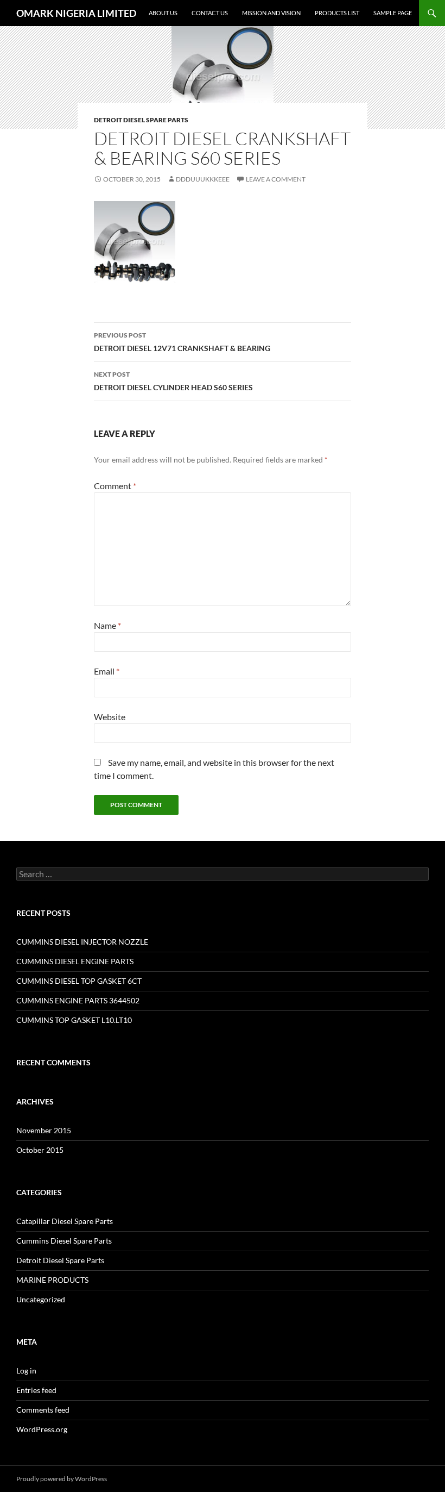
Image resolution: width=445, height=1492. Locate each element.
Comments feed (42, 1409)
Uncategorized (40, 1299)
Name (107, 625)
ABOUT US (163, 12)
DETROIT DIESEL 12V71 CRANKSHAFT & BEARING (182, 342)
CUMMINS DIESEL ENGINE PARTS (75, 961)
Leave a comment (276, 179)
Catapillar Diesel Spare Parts (64, 1221)
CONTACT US (210, 12)
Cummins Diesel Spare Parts (64, 1240)
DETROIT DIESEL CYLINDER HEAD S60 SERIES (173, 381)
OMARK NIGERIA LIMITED (76, 13)
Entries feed (36, 1390)
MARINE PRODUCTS (52, 1279)
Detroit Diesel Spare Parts (141, 120)
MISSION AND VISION (271, 12)
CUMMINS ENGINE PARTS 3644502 (77, 1000)
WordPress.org (41, 1429)
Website (109, 716)
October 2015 (39, 1149)
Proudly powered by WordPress (61, 1479)
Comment (115, 485)
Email (106, 671)
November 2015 (43, 1130)
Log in (26, 1370)
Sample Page (392, 12)
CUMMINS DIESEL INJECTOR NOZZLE (82, 941)
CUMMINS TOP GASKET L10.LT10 (74, 1020)
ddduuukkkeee (203, 179)
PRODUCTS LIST (337, 12)
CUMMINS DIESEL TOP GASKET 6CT (79, 980)
